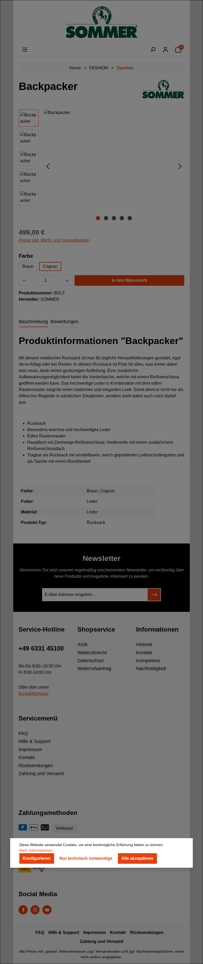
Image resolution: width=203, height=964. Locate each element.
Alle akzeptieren (137, 858)
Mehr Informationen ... (38, 850)
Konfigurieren (36, 858)
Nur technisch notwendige (85, 858)
